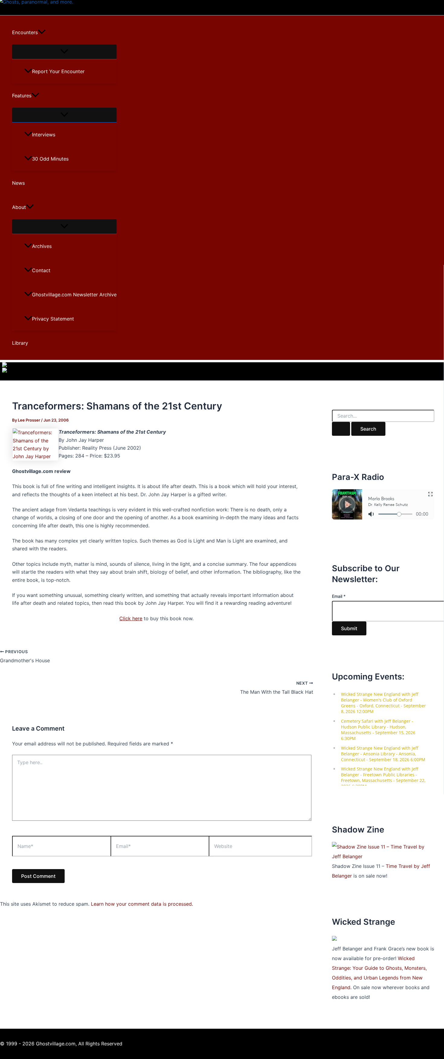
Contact (41, 270)
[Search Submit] (341, 429)
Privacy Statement (53, 319)
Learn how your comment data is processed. (142, 904)
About (19, 207)
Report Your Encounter (58, 71)
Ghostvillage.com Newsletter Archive (74, 295)
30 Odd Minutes (50, 159)
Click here (130, 618)
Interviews (43, 135)
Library (20, 343)
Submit (349, 628)
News (18, 183)
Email (339, 596)
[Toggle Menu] (64, 51)
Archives (42, 246)
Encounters (25, 32)
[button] (42, 32)
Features (21, 96)
